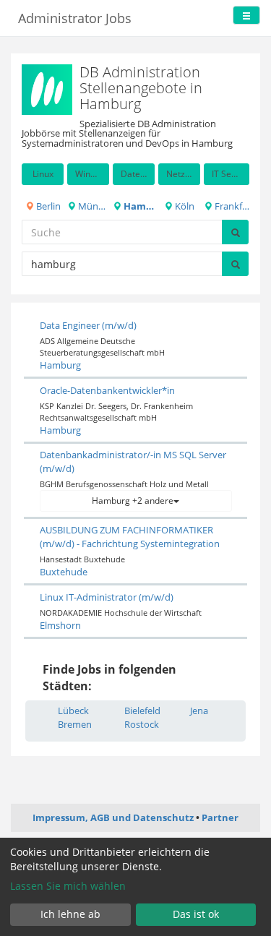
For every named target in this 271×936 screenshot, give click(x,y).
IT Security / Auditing (230, 174)
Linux (43, 174)
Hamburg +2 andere (132, 500)
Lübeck (73, 710)
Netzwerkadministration (183, 174)
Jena (199, 710)
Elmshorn (60, 625)
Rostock (141, 724)
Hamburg (138, 205)
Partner (220, 817)
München (92, 205)
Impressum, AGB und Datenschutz (113, 817)
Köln (183, 205)
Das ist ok (196, 914)
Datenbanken (138, 174)
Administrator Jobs (75, 18)
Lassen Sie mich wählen (68, 886)
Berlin (47, 205)
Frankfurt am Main (230, 205)
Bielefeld (142, 710)
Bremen (75, 724)
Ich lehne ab (70, 914)
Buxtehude (63, 571)
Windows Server (92, 174)
